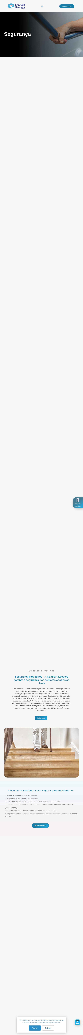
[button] (42, 6)
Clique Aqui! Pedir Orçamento (78, 505)
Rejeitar (48, 1028)
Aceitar (35, 1028)
